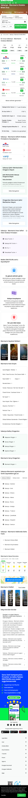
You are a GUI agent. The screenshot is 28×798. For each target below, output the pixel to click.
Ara (22, 58)
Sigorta (4, 761)
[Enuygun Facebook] (8, 725)
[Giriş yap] (13, 3)
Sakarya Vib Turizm (7, 159)
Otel (3, 742)
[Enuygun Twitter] (14, 725)
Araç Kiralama (5, 749)
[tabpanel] (14, 22)
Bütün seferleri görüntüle (13, 100)
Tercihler (3, 795)
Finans (3, 757)
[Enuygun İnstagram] (11, 725)
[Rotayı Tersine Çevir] (14, 17)
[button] (14, 580)
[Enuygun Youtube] (20, 725)
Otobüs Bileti (6, 34)
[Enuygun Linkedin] (17, 725)
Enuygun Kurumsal (7, 765)
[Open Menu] (16, 3)
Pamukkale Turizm (7, 152)
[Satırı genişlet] (24, 144)
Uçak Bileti (4, 738)
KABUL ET (21, 795)
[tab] (7, 12)
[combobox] (8, 17)
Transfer (4, 753)
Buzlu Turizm (6, 146)
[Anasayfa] (1, 34)
